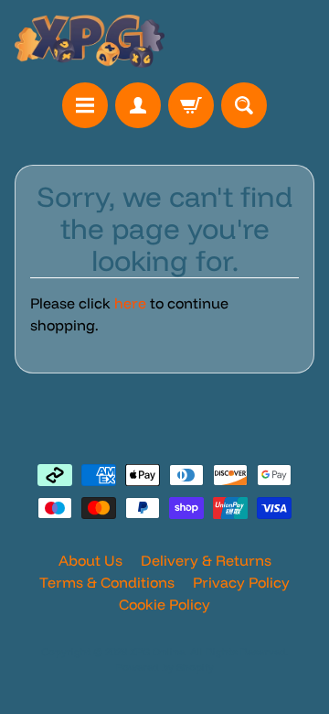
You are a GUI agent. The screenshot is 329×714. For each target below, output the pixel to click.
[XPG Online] (89, 41)
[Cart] (191, 105)
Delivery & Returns (206, 560)
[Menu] (85, 105)
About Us (90, 560)
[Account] (138, 105)
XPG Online (157, 651)
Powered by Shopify (165, 667)
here (130, 303)
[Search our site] (244, 105)
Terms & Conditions (107, 582)
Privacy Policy (241, 582)
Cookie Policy (164, 604)
